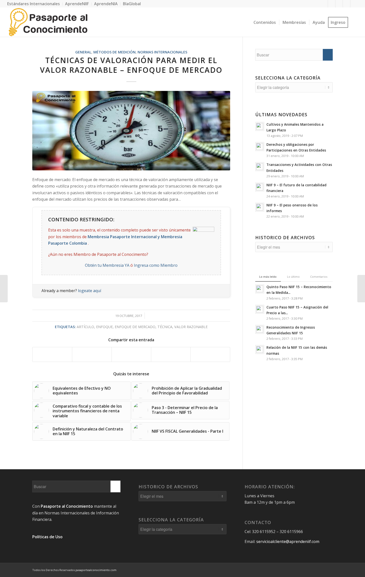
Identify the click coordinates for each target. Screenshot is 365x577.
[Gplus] (339, 3)
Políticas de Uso (47, 536)
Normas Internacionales (162, 52)
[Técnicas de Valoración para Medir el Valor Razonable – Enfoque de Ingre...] (4, 288)
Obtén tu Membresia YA (107, 265)
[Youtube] (346, 3)
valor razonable (191, 326)
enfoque (104, 326)
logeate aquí (89, 290)
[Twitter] (331, 3)
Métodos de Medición (114, 52)
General (83, 52)
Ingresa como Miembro (156, 265)
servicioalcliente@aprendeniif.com (287, 541)
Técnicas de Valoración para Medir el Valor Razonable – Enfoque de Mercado (131, 65)
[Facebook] (324, 3)
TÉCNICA (164, 326)
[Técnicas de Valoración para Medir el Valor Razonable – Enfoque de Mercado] (131, 130)
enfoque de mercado (135, 326)
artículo (85, 326)
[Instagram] (354, 3)
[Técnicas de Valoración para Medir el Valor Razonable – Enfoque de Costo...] (361, 288)
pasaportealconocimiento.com (95, 570)
